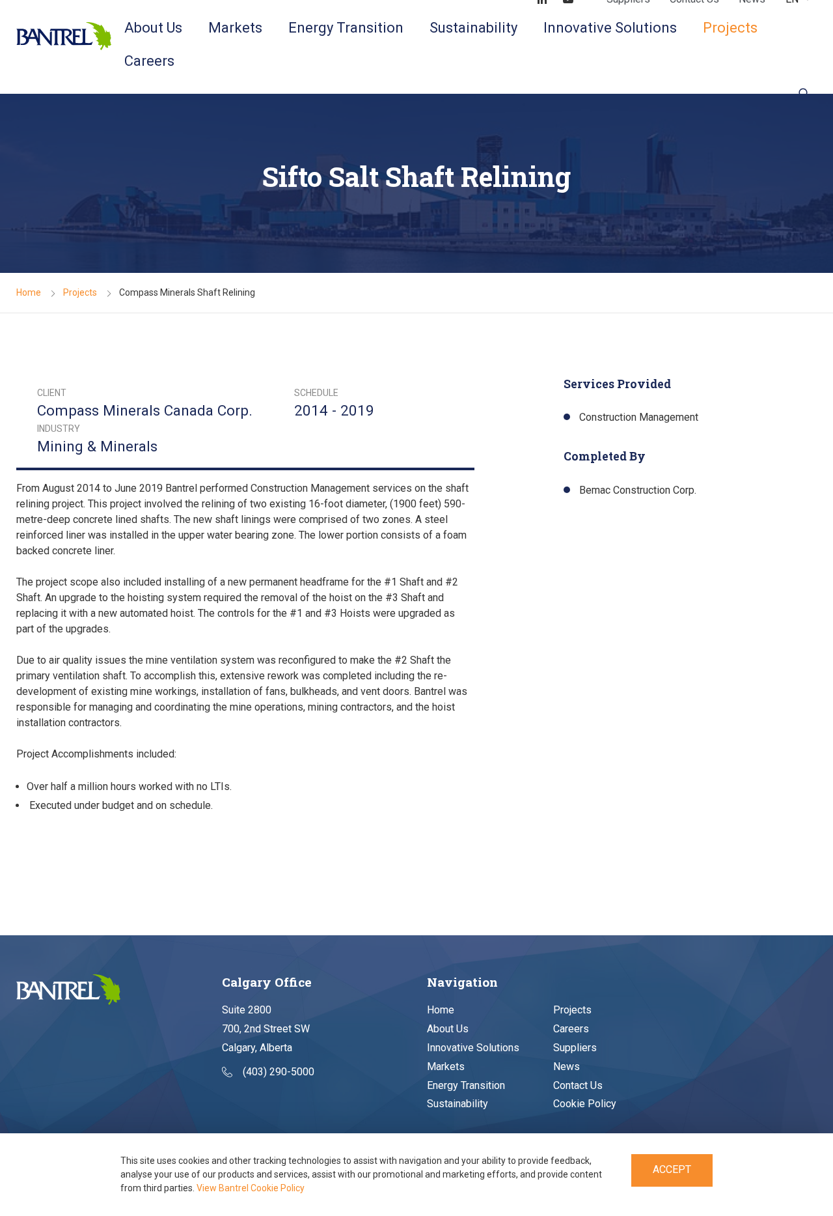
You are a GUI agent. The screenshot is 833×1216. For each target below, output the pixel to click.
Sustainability (473, 28)
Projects (730, 28)
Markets (235, 28)
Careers (149, 61)
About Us (153, 28)
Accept (672, 1169)
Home (28, 292)
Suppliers (575, 1047)
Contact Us (578, 1085)
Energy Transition (345, 28)
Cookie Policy (584, 1103)
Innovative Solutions (610, 28)
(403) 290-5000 (278, 1072)
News (566, 1066)
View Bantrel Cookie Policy (251, 1188)
